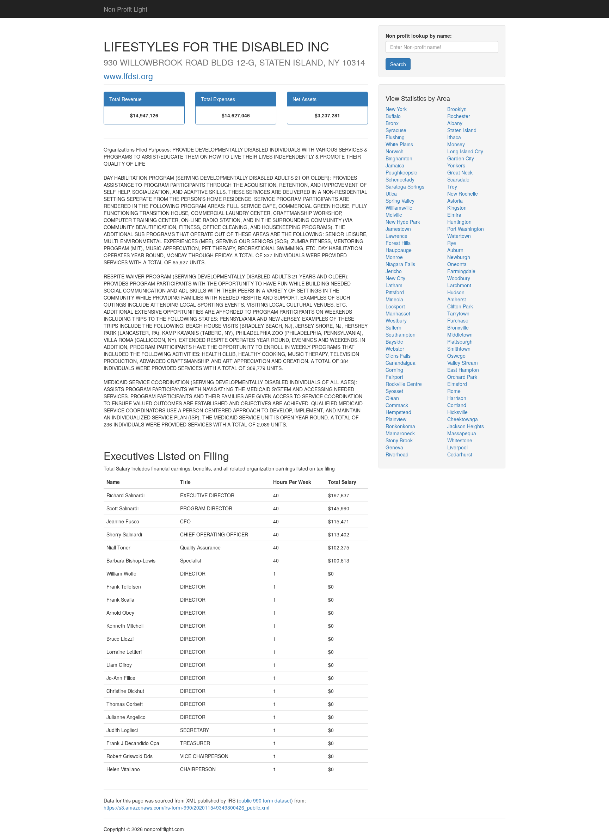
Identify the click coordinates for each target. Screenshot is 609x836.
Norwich (395, 151)
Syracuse (396, 130)
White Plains (399, 144)
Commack (397, 404)
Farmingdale (461, 271)
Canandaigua (401, 362)
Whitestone (459, 440)
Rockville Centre (404, 383)
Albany (454, 123)
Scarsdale (458, 179)
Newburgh (458, 256)
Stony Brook (399, 440)
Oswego (456, 355)
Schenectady (400, 179)
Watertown (459, 235)
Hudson (456, 292)
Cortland (456, 404)
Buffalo (393, 115)
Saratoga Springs (405, 186)
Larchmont (459, 285)
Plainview (396, 419)
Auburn (455, 249)
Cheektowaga (462, 419)
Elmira (454, 214)
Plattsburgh (460, 341)
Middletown (460, 334)
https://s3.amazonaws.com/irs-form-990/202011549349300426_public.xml (186, 807)
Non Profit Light (125, 8)
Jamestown (398, 228)
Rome (454, 390)
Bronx (392, 123)
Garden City (460, 158)
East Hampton (463, 369)
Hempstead (398, 412)
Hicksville (457, 412)
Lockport (395, 306)
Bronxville (458, 327)
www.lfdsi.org (128, 76)
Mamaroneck (400, 433)
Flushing (395, 137)
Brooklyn (457, 108)
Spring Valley (400, 200)
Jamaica (395, 165)
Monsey (456, 144)
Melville (394, 214)
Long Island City (465, 151)
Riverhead (397, 454)
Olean (392, 397)
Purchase (457, 320)
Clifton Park (460, 306)
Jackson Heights (465, 426)
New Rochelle (462, 193)
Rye (451, 242)
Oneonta (457, 264)
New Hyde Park (403, 221)
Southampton (401, 334)
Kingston (457, 207)
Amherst (456, 299)
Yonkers (456, 165)
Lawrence (396, 235)
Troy (452, 186)
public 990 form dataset (265, 800)
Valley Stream (462, 362)
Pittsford (395, 292)
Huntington (459, 221)
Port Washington (465, 228)
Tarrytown (458, 313)
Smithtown (458, 348)
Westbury (396, 320)
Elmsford (457, 383)
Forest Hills (398, 242)
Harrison (456, 397)
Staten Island (461, 130)
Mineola (394, 299)
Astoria (455, 200)
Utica (391, 193)
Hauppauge (399, 249)
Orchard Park (462, 376)
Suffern (393, 327)
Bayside (394, 341)
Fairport (394, 376)
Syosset (394, 390)
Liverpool (457, 447)
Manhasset (398, 313)
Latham (394, 285)
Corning (394, 369)
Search (398, 64)
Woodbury (458, 278)
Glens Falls (398, 355)
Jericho (394, 271)
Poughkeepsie (401, 172)
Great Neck (460, 172)
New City (395, 278)
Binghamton (399, 158)
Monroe (394, 256)
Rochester (458, 115)
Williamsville (399, 207)
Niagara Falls (400, 264)
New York (396, 108)
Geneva (394, 447)
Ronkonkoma (400, 426)
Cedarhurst (459, 454)
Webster (395, 348)
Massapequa (461, 433)
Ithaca (454, 137)
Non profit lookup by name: (419, 35)
